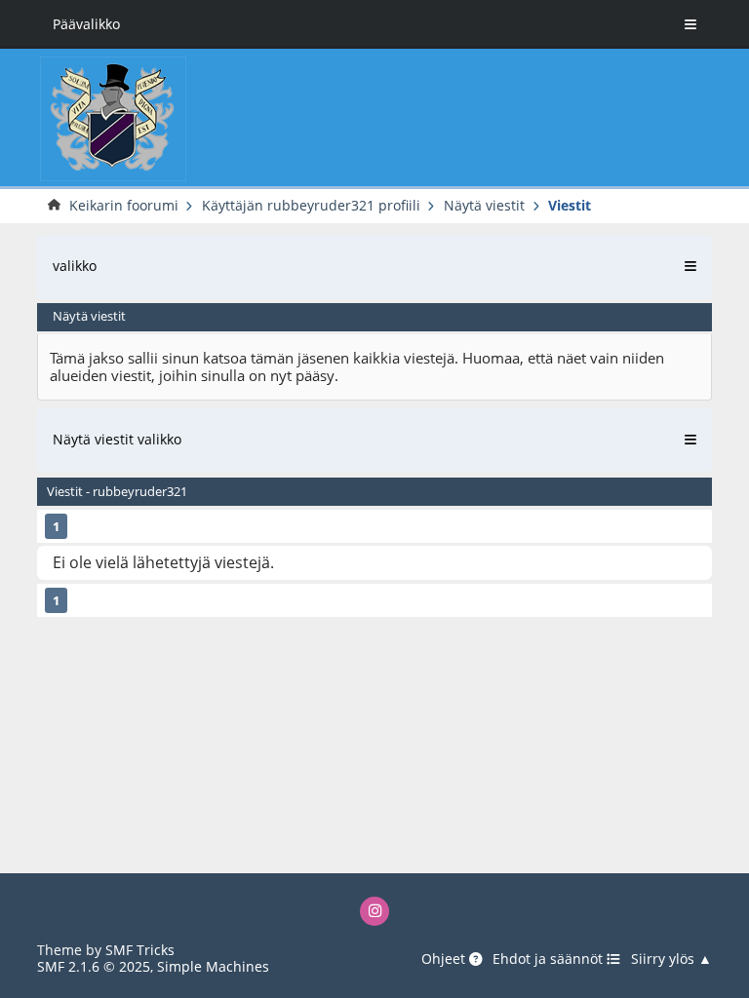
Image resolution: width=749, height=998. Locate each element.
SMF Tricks (140, 949)
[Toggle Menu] (690, 24)
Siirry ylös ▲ (671, 959)
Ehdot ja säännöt (550, 959)
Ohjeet (445, 959)
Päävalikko (86, 24)
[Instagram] (375, 912)
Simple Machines (213, 966)
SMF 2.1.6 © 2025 (93, 966)
